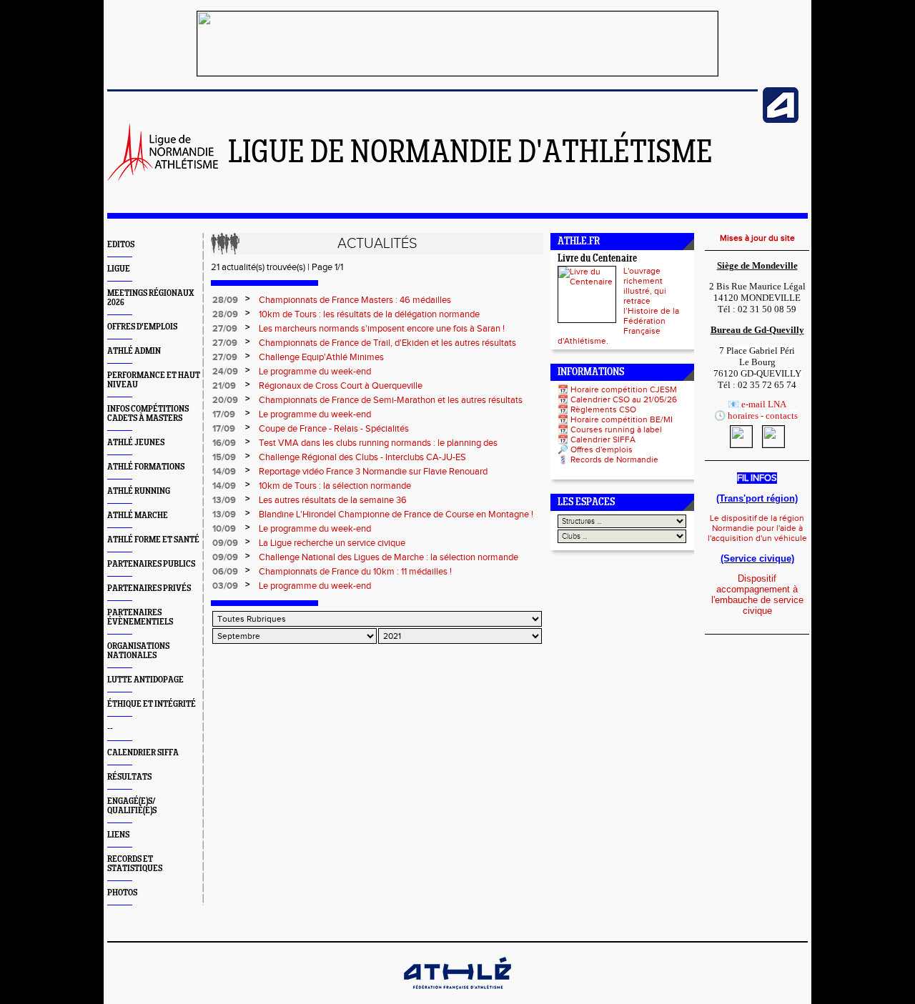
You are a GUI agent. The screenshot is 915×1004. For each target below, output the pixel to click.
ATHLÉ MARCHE (137, 515)
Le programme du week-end (315, 371)
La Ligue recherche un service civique (332, 543)
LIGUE (118, 269)
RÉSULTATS (129, 777)
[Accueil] (162, 178)
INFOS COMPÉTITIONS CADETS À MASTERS (148, 413)
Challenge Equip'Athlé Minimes (321, 357)
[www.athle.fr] (780, 120)
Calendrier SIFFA (602, 439)
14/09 (224, 471)
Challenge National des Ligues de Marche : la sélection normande (388, 557)
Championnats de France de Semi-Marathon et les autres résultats (391, 400)
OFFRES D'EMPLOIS (142, 327)
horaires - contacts (763, 415)
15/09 (224, 457)
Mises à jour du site (757, 238)
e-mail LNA (763, 404)
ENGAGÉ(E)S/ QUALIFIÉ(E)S (132, 806)
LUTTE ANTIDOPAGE (145, 680)
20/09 (225, 400)
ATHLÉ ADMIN (134, 351)
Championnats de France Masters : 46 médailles (355, 300)
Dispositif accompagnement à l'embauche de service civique (757, 594)
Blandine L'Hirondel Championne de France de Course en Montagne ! (396, 514)
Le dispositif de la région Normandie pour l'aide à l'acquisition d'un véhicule (757, 528)
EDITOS (120, 244)
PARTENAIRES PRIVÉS (149, 588)
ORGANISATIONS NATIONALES (138, 651)
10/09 (224, 529)
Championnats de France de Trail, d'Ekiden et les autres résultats (387, 343)
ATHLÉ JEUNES (135, 442)
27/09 (224, 328)
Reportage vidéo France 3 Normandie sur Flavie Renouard (373, 471)
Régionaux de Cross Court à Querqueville (340, 386)
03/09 (225, 586)
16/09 (224, 443)
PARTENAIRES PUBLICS (151, 564)
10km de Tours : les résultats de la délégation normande (369, 314)
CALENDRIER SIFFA (143, 752)
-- (110, 728)
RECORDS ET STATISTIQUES (134, 864)
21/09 (224, 386)
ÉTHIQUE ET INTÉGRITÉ (151, 704)
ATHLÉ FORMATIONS (145, 467)
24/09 (225, 371)
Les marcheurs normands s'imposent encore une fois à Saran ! (382, 328)
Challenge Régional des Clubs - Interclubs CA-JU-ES (362, 457)
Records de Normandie (614, 459)
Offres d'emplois (601, 449)
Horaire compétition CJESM (623, 389)
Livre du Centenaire (597, 259)
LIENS (118, 835)
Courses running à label (616, 429)
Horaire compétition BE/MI (621, 419)
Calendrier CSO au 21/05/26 (623, 399)
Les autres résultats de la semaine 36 (333, 500)
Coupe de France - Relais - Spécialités (334, 428)
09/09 (225, 543)
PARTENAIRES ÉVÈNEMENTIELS (140, 617)
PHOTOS (122, 893)
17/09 (223, 414)
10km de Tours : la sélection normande (335, 486)
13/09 (224, 500)
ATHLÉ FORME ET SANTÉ (153, 540)
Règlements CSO (603, 409)
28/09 (225, 300)
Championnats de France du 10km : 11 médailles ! (355, 571)
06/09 (225, 571)
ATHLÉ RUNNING (138, 491)
